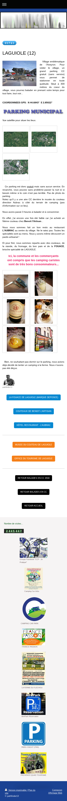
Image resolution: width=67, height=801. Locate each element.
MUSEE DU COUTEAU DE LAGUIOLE (33, 444)
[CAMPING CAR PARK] (33, 609)
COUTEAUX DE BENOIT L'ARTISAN (33, 411)
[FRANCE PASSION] (33, 637)
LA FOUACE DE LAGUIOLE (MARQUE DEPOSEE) (33, 397)
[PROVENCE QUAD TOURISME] (34, 763)
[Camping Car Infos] (33, 579)
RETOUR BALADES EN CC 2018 (33, 478)
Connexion (57, 790)
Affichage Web (55, 793)
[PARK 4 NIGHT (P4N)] (33, 734)
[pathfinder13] (8, 380)
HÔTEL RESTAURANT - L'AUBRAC (34, 425)
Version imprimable (17, 790)
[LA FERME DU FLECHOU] (34, 669)
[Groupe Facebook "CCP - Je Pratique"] (33, 548)
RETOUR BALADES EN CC (33, 492)
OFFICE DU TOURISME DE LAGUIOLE (33, 458)
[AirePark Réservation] (33, 704)
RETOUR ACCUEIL (33, 505)
